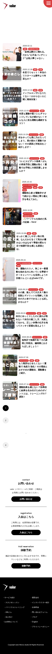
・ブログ (33, 617)
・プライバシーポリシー (39, 627)
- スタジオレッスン (11, 602)
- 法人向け (7, 617)
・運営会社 (34, 598)
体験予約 (26, 566)
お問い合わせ (26, 499)
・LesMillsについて (10, 622)
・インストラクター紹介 (39, 602)
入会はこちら (26, 532)
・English (34, 622)
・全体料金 (34, 607)
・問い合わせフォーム (39, 612)
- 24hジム (7, 612)
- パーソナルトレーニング (14, 607)
